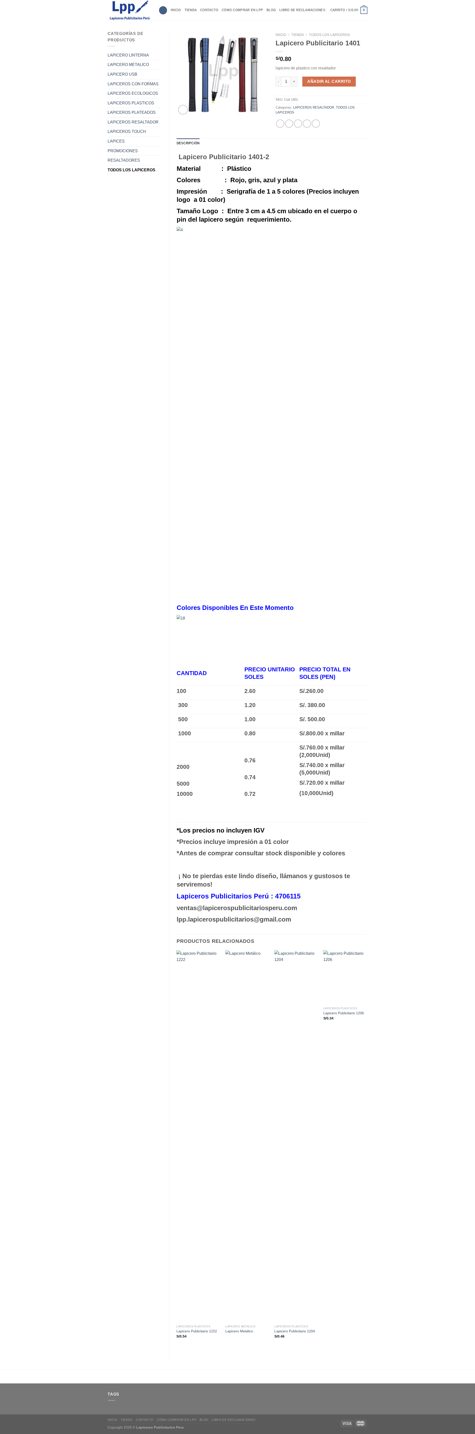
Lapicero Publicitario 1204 (294, 1331)
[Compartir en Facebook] (280, 124)
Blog (271, 10)
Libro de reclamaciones (302, 10)
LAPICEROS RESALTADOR (133, 122)
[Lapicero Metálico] (247, 1136)
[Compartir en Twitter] (289, 124)
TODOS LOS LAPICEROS (131, 170)
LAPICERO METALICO (128, 64)
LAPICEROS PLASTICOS (131, 103)
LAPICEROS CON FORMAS (133, 84)
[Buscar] (163, 10)
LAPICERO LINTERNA (128, 55)
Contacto (209, 10)
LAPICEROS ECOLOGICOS (133, 93)
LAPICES (116, 141)
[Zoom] (183, 110)
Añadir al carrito (329, 81)
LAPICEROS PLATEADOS (132, 112)
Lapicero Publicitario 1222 (196, 1331)
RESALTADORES (124, 160)
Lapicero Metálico (239, 1331)
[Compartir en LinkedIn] (316, 124)
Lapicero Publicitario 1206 (343, 1013)
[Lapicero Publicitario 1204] (296, 1136)
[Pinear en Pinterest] (307, 124)
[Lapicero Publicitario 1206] (345, 977)
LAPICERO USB (122, 74)
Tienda (191, 10)
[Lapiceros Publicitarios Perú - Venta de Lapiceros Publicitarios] (129, 10)
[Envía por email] (298, 124)
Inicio (176, 10)
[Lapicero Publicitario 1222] (198, 1136)
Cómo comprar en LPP (242, 10)
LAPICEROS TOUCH (127, 131)
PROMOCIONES (123, 151)
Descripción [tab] (188, 143)
